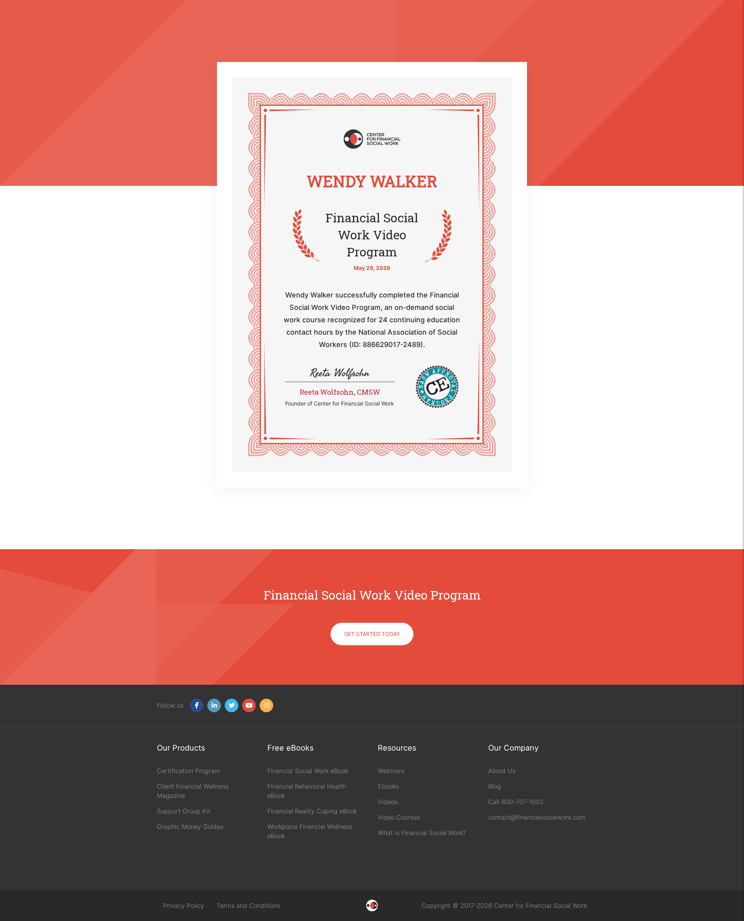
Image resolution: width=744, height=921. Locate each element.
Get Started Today (372, 634)
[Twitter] (231, 705)
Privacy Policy (183, 905)
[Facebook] (196, 705)
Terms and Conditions (248, 905)
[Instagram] (266, 705)
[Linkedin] (214, 705)
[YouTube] (249, 705)
